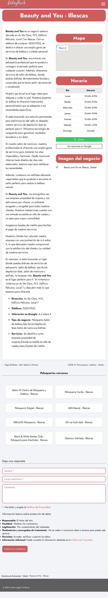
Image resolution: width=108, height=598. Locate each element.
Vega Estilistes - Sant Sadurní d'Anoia (21, 364)
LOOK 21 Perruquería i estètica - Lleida (86, 364)
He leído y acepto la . (27, 507)
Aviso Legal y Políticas (20, 587)
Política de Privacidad (38, 507)
